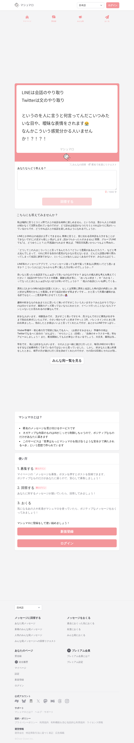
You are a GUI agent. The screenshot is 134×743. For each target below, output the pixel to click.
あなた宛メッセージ (25, 623)
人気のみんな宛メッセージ (28, 635)
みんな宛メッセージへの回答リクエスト (35, 641)
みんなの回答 (79, 164)
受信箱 (18, 656)
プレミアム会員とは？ (78, 656)
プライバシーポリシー (26, 722)
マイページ (20, 667)
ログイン (112, 5)
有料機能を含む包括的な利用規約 (68, 722)
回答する (67, 202)
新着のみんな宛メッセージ (28, 629)
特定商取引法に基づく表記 (39, 732)
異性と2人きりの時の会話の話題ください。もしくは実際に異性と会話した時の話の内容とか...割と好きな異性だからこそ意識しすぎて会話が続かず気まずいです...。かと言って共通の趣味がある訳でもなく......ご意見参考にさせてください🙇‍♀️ (67, 291)
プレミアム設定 (75, 661)
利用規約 (44, 722)
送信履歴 (22, 661)
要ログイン (40, 468)
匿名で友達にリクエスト (104, 164)
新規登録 (67, 531)
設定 (17, 673)
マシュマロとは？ (24, 711)
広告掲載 (59, 732)
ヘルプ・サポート (44, 711)
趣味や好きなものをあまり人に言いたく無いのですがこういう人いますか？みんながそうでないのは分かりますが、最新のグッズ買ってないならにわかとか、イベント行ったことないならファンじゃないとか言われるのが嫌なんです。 (66, 305)
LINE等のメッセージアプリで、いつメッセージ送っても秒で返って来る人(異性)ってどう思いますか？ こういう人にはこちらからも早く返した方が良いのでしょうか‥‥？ (66, 265)
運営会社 (19, 732)
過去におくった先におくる (80, 623)
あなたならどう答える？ (31, 168)
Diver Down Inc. (25, 738)
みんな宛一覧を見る (67, 360)
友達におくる (74, 629)
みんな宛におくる (76, 635)
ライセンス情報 (95, 722)
